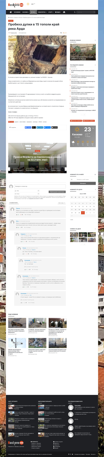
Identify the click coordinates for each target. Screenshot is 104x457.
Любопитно (41, 12)
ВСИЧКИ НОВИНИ (76, 120)
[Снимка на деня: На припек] (92, 234)
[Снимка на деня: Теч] (83, 234)
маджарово (29, 122)
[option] (37, 158)
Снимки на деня (58, 442)
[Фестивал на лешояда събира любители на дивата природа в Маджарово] (17, 323)
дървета (16, 122)
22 (90, 209)
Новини (17, 12)
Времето (56, 443)
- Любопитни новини (36, 446)
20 (83, 209)
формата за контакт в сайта (36, 199)
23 (94, 209)
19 (79, 209)
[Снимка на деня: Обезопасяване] (83, 240)
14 (86, 206)
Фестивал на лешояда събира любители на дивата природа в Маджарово (16, 331)
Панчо (34, 262)
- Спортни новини (35, 448)
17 (71, 209)
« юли (71, 219)
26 (79, 212)
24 (71, 212)
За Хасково (57, 446)
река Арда (35, 122)
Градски (33, 250)
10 (71, 206)
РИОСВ (40, 122)
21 (86, 209)
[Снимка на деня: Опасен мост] (74, 234)
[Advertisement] (37, 364)
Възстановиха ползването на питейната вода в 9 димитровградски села (37, 158)
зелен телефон (22, 122)
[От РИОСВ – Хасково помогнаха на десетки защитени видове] (37, 323)
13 (82, 206)
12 (79, 206)
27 (82, 212)
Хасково (25, 12)
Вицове (56, 448)
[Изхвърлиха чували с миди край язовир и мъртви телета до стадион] (37, 343)
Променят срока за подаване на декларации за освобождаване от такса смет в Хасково (24, 427)
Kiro (31, 236)
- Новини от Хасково (36, 443)
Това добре (78, 406)
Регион (33, 12)
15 (90, 206)
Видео (58, 12)
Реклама (88, 454)
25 (75, 212)
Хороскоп (56, 445)
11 (75, 206)
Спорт (50, 12)
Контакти (93, 454)
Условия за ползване (80, 454)
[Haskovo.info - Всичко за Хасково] (15, 5)
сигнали (44, 122)
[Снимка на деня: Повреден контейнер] (74, 240)
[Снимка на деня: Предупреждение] (92, 240)
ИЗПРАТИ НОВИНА (89, 120)
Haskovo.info (14, 32)
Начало (11, 17)
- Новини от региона (36, 445)
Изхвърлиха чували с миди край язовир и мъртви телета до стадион (36, 351)
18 (75, 209)
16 (93, 206)
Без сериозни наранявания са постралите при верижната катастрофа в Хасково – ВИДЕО (55, 427)
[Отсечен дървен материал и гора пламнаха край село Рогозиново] (58, 343)
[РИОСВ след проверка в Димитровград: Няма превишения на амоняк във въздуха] (17, 343)
